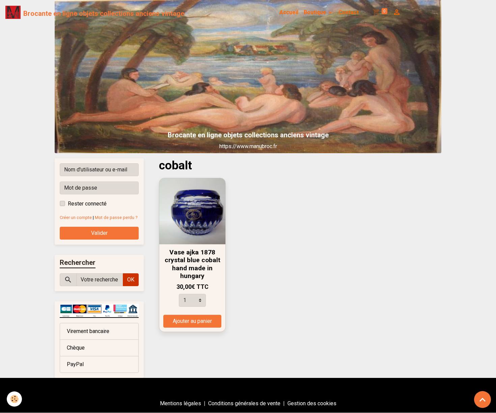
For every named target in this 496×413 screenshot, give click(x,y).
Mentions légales (180, 403)
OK (130, 279)
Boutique (316, 12)
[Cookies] (14, 399)
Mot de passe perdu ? (116, 217)
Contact (348, 12)
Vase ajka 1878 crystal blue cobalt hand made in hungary (192, 263)
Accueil (288, 12)
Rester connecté (87, 203)
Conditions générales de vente (244, 403)
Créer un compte (76, 217)
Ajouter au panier (192, 321)
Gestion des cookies (311, 403)
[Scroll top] (482, 399)
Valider (99, 233)
